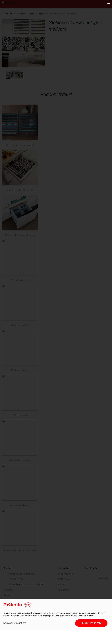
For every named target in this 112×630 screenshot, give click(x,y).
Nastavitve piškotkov (14, 623)
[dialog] (56, 614)
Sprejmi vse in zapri (91, 623)
